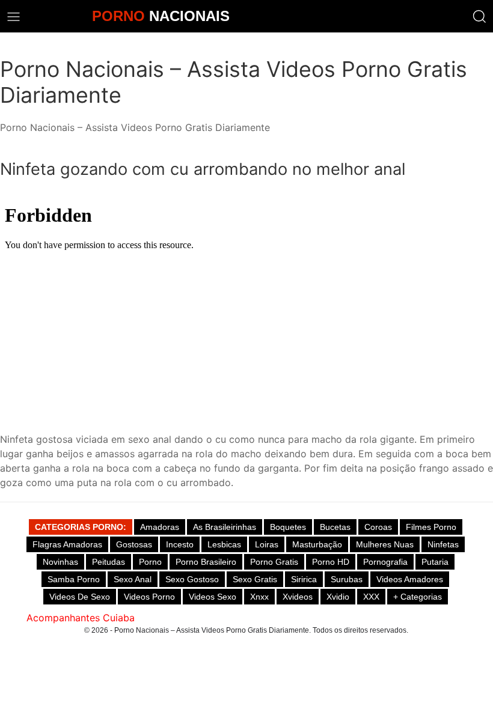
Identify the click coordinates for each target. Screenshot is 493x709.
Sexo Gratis (255, 579)
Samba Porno (73, 579)
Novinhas (60, 562)
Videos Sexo (212, 596)
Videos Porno (149, 596)
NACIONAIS (161, 16)
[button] (479, 16)
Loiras (266, 544)
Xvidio (337, 596)
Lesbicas (224, 544)
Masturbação (317, 544)
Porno (150, 562)
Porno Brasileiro (206, 562)
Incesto (180, 544)
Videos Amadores (409, 579)
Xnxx (259, 596)
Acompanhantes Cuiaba (80, 618)
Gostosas (134, 544)
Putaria (435, 562)
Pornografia (385, 562)
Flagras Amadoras (67, 544)
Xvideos (298, 596)
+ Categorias (417, 596)
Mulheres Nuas (385, 544)
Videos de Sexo (79, 596)
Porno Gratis (274, 562)
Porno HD (330, 562)
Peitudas (108, 562)
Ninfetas (443, 544)
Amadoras (159, 527)
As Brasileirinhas (224, 527)
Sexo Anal (133, 579)
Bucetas (335, 527)
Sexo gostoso (192, 579)
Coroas (378, 527)
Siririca (304, 579)
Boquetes (288, 527)
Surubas (347, 579)
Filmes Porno (431, 527)
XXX (371, 596)
